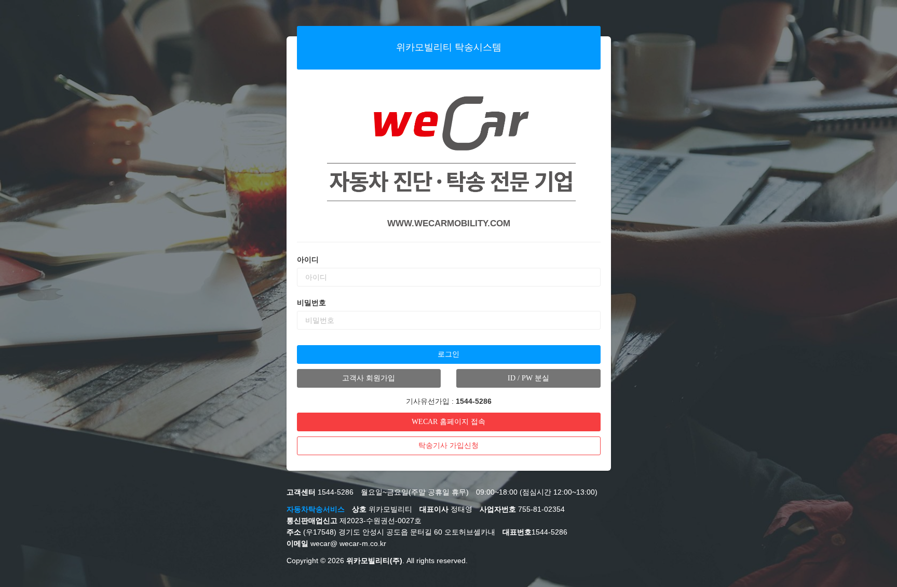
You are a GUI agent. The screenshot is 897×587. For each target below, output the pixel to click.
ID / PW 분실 (528, 378)
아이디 (308, 259)
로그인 (448, 354)
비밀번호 (311, 302)
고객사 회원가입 (368, 378)
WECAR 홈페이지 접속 (448, 422)
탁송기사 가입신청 (448, 445)
